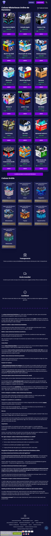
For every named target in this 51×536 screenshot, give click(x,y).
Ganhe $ (36, 520)
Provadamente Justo (28, 520)
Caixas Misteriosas (16, 520)
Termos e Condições (14, 524)
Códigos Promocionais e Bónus (25, 528)
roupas (44, 402)
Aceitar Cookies (17, 533)
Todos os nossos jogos (31, 526)
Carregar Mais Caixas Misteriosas (25, 174)
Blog (33, 522)
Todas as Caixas (37, 524)
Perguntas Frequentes (24, 522)
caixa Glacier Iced (18, 381)
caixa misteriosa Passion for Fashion (12, 365)
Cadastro (40, 2)
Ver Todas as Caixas (42, 8)
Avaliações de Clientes (12, 522)
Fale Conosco (23, 524)
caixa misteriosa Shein (11, 345)
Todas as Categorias (18, 526)
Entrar (31, 2)
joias (34, 318)
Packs (30, 524)
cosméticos (18, 386)
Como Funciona (39, 522)
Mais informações (5, 534)
